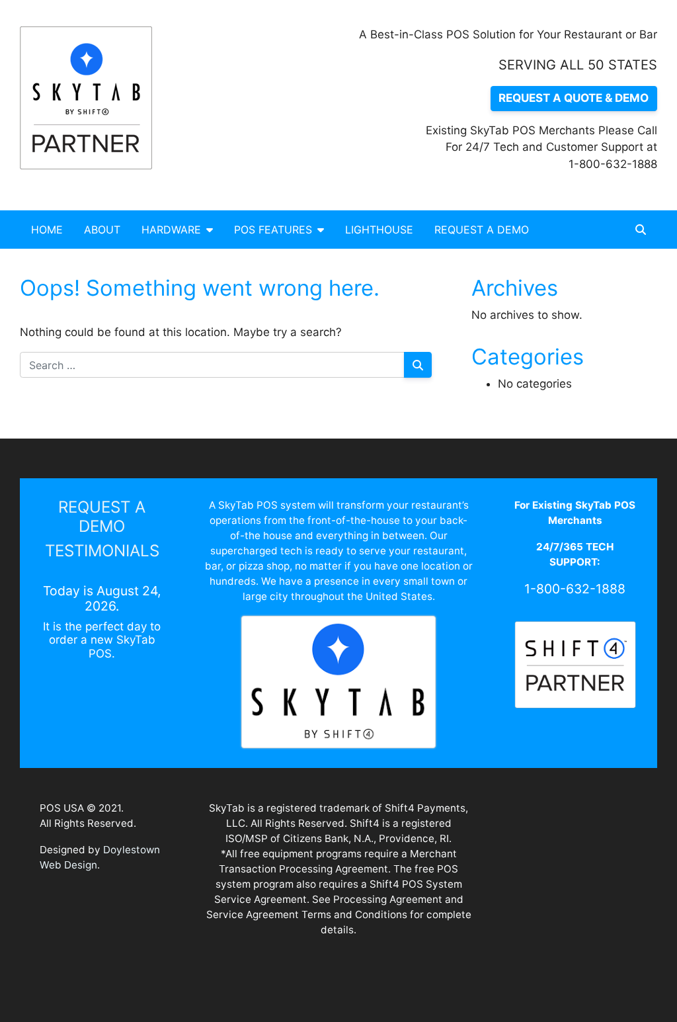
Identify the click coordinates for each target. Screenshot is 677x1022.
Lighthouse (379, 229)
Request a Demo (481, 229)
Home (47, 229)
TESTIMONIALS (102, 550)
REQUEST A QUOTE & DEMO (573, 98)
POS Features (273, 229)
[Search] (418, 365)
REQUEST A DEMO (101, 516)
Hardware (171, 229)
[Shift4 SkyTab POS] (92, 97)
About (102, 229)
